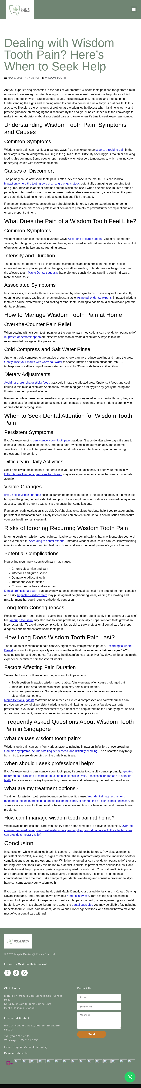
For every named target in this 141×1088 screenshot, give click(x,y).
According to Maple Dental (85, 238)
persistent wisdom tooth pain (51, 440)
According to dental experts (46, 541)
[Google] (24, 973)
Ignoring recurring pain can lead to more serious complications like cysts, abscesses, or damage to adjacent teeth (68, 776)
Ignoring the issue (21, 620)
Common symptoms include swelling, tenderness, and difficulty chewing (50, 751)
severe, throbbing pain (109, 149)
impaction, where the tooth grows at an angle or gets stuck (41, 183)
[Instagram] (7, 973)
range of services (78, 895)
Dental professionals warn (21, 590)
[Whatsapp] (129, 1076)
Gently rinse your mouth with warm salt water (33, 362)
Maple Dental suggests (43, 272)
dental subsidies (82, 904)
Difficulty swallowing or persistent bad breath (33, 474)
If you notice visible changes (22, 494)
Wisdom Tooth (55, 77)
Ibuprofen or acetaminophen (22, 337)
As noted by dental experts (94, 297)
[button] (134, 9)
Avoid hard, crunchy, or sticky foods (27, 382)
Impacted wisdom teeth (32, 595)
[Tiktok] (16, 973)
